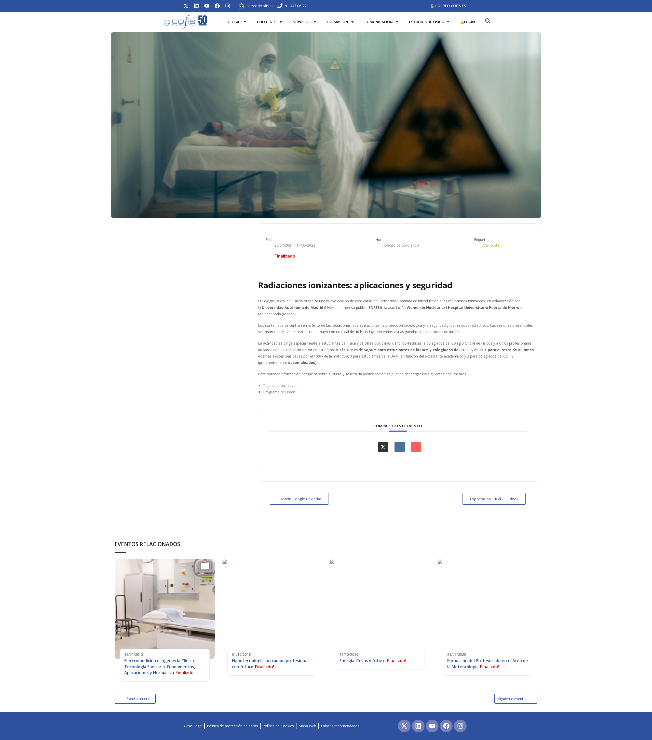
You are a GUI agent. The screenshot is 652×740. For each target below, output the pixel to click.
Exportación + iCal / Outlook (494, 498)
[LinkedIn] (400, 447)
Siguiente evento (512, 698)
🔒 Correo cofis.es (448, 5)
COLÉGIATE (266, 21)
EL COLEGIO (231, 21)
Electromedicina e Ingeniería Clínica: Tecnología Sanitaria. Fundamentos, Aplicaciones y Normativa (159, 666)
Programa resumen (279, 392)
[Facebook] (217, 6)
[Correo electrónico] (416, 447)
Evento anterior (139, 698)
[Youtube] (207, 6)
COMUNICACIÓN (378, 21)
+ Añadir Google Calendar (299, 498)
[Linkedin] (196, 6)
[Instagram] (228, 6)
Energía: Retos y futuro (362, 660)
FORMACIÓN (337, 21)
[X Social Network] (383, 447)
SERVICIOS (301, 21)
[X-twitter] (186, 6)
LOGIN (469, 21)
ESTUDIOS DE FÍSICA (426, 21)
